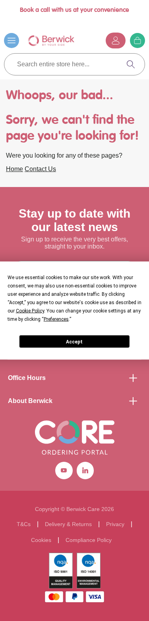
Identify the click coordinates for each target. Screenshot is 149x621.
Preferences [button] (56, 319)
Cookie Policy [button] (30, 311)
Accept (74, 341)
